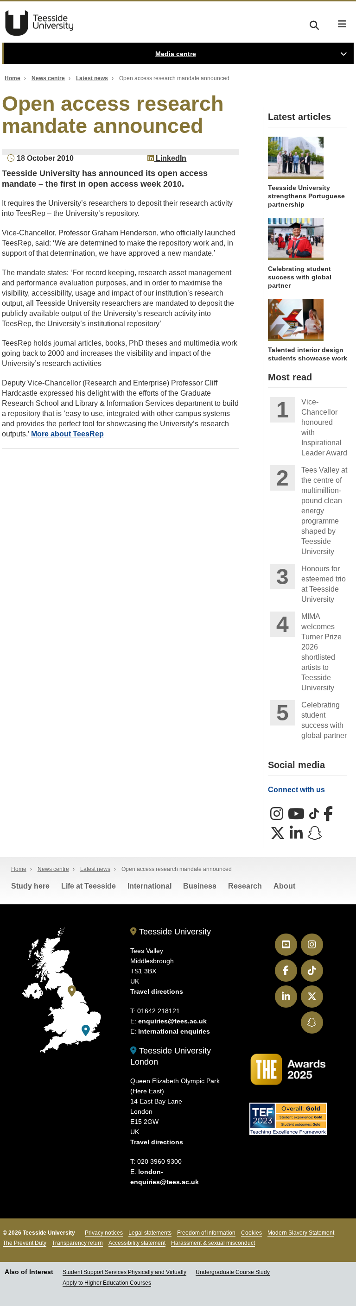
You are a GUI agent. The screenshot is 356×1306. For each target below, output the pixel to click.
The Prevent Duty (24, 1243)
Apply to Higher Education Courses (107, 1283)
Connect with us (296, 790)
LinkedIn (170, 158)
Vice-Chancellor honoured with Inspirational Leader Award (324, 427)
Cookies (251, 1233)
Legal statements (150, 1233)
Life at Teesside (88, 886)
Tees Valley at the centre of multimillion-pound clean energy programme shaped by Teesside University (324, 510)
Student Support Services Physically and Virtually (124, 1272)
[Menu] (342, 24)
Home (12, 78)
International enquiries (174, 1031)
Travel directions (156, 991)
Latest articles (299, 117)
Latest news (92, 78)
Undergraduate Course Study (233, 1272)
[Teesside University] (72, 991)
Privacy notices (104, 1233)
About (284, 886)
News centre (48, 78)
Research (245, 886)
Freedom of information (206, 1233)
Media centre (175, 53)
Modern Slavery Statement (300, 1233)
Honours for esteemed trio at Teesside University (323, 584)
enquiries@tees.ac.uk (172, 1021)
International (149, 886)
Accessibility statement (136, 1243)
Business (199, 886)
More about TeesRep (67, 434)
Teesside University (39, 23)
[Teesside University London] (86, 1030)
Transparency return (77, 1243)
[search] (314, 24)
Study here (30, 886)
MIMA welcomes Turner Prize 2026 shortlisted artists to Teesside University (321, 652)
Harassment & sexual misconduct (213, 1243)
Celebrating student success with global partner (324, 720)
